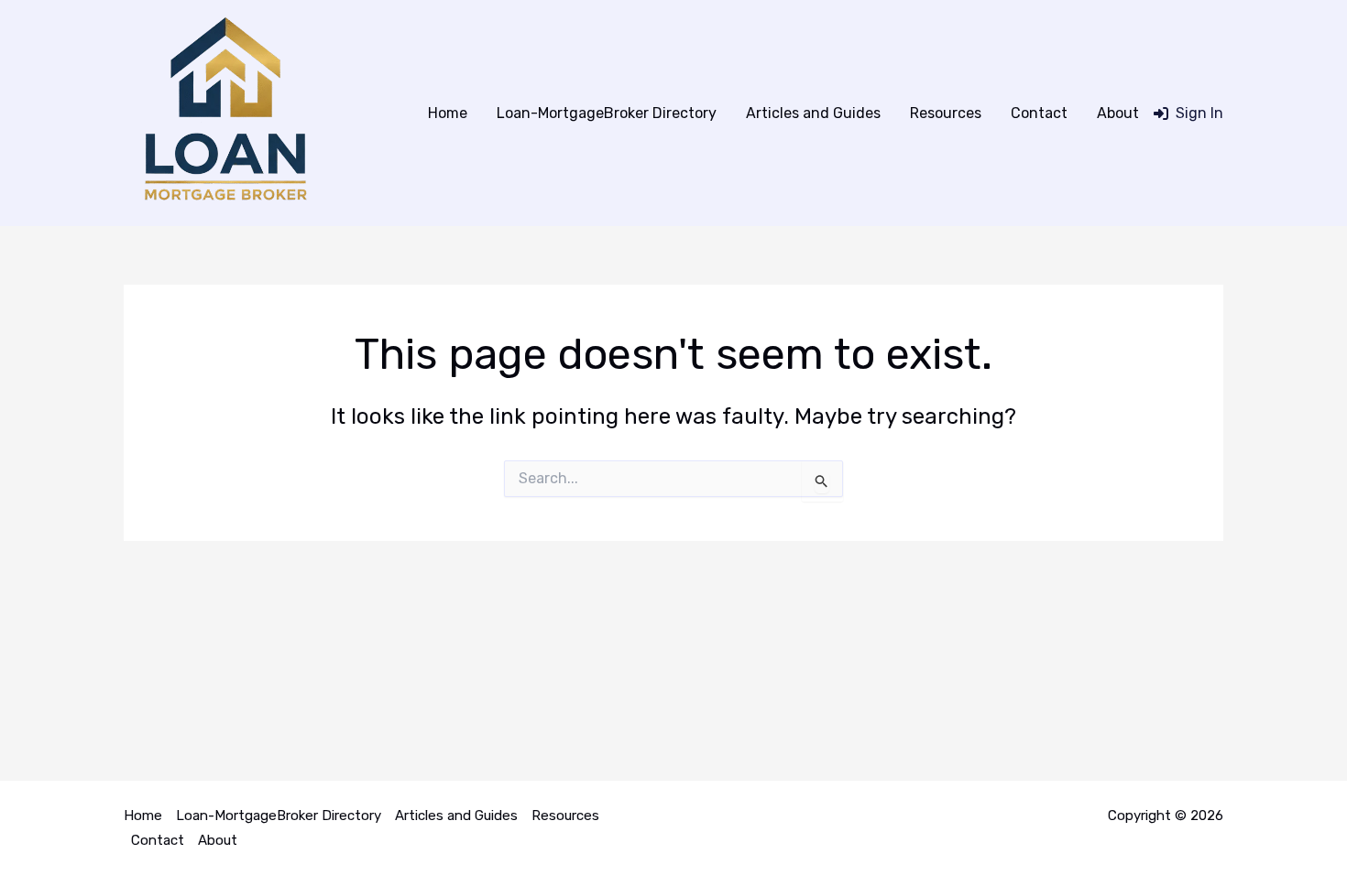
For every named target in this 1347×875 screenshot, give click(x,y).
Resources (945, 113)
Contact (1039, 113)
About (1118, 113)
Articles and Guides (813, 113)
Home (447, 113)
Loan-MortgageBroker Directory (607, 113)
